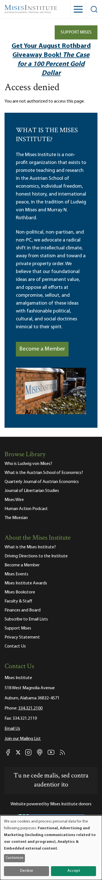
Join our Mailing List (23, 739)
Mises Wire (14, 500)
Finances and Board (23, 610)
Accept (73, 871)
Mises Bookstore (20, 592)
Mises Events (16, 574)
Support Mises (76, 32)
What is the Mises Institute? (30, 547)
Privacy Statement (22, 637)
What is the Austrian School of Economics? (44, 473)
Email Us (12, 728)
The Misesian (16, 518)
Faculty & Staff (18, 601)
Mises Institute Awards (26, 583)
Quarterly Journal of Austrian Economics (42, 482)
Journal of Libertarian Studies (32, 491)
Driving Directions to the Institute (36, 556)
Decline (26, 871)
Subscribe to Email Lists (26, 619)
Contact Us (15, 646)
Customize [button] (15, 858)
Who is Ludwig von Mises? (28, 464)
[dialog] (51, 847)
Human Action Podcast (26, 509)
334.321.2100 (30, 708)
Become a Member (42, 349)
